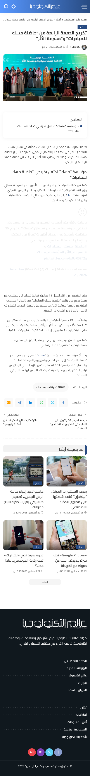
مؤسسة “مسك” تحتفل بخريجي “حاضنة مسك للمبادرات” (49, 128)
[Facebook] (63, 402)
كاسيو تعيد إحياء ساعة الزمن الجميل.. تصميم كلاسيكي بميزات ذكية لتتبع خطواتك (23, 499)
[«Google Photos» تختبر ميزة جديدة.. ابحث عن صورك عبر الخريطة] (67, 535)
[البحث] (6, 6)
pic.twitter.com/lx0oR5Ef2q (65, 258)
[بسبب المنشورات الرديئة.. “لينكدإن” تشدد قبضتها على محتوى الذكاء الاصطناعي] (67, 471)
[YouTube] (32, 752)
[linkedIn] (30, 402)
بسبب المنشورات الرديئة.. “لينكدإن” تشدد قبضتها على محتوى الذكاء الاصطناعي (69, 499)
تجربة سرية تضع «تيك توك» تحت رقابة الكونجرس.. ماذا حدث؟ (23, 560)
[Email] (8, 402)
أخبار (82, 27)
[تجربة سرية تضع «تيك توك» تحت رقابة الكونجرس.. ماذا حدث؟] (23, 535)
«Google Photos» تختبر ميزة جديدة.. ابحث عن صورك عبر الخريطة (69, 560)
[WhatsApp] (41, 402)
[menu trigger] (82, 6)
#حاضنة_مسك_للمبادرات (67, 246)
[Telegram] (19, 402)
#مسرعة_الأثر (76, 252)
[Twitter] (52, 402)
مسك (69, 195)
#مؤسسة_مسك (50, 252)
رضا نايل (76, 47)
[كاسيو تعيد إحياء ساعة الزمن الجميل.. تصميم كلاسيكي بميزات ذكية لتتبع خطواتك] (23, 471)
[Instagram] (41, 752)
